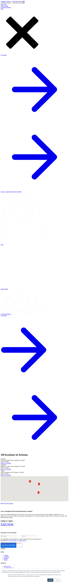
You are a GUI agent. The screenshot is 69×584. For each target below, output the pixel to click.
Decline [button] (57, 580)
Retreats (13, 191)
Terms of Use (22, 540)
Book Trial (3, 4)
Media (20, 191)
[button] (30, 481)
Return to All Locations (7, 503)
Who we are (7, 566)
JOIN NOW (7, 524)
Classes (3, 191)
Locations (7, 191)
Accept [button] (50, 580)
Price (16, 191)
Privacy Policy (12, 540)
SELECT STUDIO (6, 463)
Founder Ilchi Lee (9, 568)
